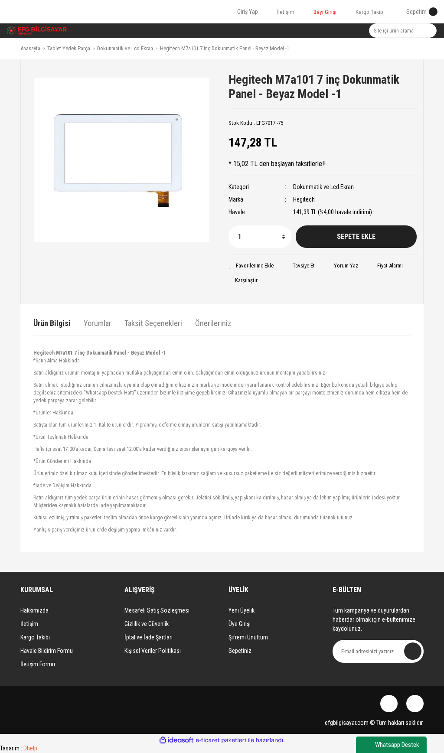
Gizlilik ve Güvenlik (146, 623)
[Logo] (37, 30)
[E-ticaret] (221, 740)
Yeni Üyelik (242, 610)
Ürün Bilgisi (52, 323)
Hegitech (304, 199)
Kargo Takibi (35, 637)
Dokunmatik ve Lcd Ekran (323, 186)
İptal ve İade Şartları (148, 637)
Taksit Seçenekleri (153, 323)
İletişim (29, 623)
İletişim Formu (37, 664)
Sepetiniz (240, 650)
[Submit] (412, 651)
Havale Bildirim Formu (46, 650)
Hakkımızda (34, 610)
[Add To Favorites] (251, 265)
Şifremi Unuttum (248, 637)
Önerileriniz (213, 323)
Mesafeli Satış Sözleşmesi (156, 610)
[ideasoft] (176, 740)
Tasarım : (18, 748)
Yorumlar (97, 323)
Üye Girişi (240, 623)
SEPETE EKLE (356, 236)
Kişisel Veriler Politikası (152, 650)
